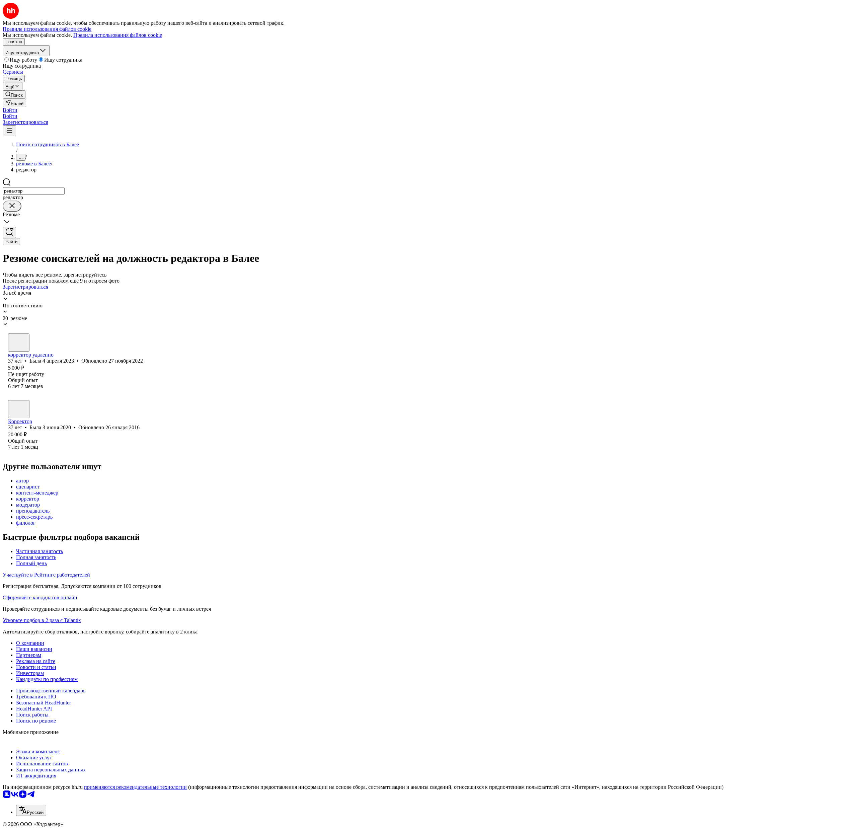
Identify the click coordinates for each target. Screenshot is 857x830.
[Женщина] (18, 342)
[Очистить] (12, 206)
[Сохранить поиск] (9, 232)
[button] (10, 110)
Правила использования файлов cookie (117, 35)
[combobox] (34, 191)
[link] (14, 94)
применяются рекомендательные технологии (135, 787)
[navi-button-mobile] (9, 130)
